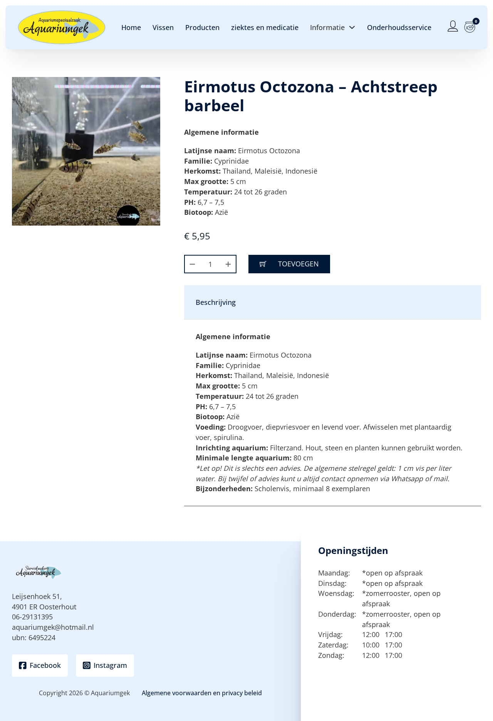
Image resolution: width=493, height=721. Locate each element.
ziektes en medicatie (264, 27)
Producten (202, 27)
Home (131, 27)
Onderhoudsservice (399, 27)
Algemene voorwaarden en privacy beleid (202, 693)
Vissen (163, 27)
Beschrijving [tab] (216, 302)
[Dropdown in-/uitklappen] (352, 27)
